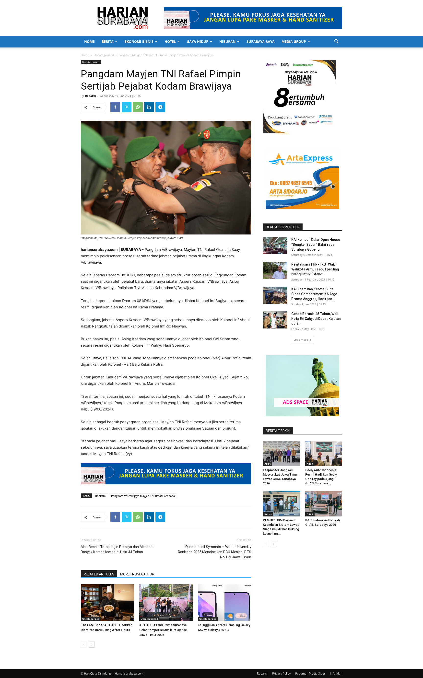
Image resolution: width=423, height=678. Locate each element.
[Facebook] (115, 107)
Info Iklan (336, 673)
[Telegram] (160, 107)
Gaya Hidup (197, 41)
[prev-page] (84, 645)
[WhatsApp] (138, 107)
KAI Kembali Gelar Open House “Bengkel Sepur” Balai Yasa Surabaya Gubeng (315, 244)
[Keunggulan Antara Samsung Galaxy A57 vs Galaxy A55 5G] (224, 602)
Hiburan (227, 41)
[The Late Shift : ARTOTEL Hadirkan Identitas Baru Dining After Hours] (107, 602)
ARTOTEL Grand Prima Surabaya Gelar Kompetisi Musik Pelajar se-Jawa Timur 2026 (163, 630)
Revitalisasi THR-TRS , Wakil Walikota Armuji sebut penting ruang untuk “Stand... (315, 269)
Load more (301, 340)
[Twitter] (126, 107)
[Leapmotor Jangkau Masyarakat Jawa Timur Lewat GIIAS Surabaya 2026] (281, 453)
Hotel (170, 41)
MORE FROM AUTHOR (137, 574)
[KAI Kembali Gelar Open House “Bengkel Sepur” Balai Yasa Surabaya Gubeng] (275, 245)
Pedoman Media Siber (310, 673)
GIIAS (267, 464)
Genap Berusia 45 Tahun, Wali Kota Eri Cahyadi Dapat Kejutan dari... (316, 319)
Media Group (294, 41)
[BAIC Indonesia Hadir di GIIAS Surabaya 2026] (323, 503)
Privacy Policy (281, 673)
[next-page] (92, 645)
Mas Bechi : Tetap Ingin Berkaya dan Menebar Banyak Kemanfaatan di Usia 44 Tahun (117, 549)
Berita (108, 41)
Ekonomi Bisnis (139, 41)
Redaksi (90, 96)
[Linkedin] (149, 107)
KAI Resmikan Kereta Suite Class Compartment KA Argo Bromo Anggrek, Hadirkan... (314, 294)
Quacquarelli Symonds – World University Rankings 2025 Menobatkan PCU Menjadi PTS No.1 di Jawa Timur (214, 552)
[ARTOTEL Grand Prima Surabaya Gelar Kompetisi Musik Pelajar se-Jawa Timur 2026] (166, 602)
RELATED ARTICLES (99, 574)
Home (89, 41)
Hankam (100, 496)
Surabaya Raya (261, 41)
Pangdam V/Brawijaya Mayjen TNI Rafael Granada (143, 496)
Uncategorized (104, 55)
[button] (336, 42)
